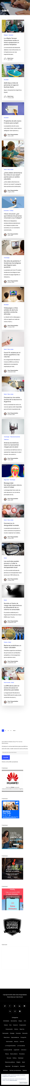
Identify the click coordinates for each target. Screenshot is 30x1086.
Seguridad (6, 479)
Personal (9, 1058)
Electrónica (7, 1037)
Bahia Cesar (10, 58)
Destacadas (5, 1033)
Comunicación (9, 1029)
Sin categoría (15, 1066)
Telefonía (6, 439)
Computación (22, 1025)
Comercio (15, 1025)
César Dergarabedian (12, 134)
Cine (10, 1025)
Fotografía (23, 1037)
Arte (25, 1021)
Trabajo (11, 210)
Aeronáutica (14, 1021)
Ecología (12, 1033)
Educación (24, 1033)
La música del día (8, 1049)
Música (7, 1054)
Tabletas (24, 1070)
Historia (16, 1041)
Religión (6, 35)
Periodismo (22, 1054)
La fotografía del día (10, 1045)
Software (5, 1070)
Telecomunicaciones (15, 436)
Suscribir (5, 757)
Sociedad (11, 35)
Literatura (23, 1049)
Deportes (22, 1029)
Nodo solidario (14, 1054)
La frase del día (21, 1045)
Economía (6, 210)
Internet (22, 1041)
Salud (5, 169)
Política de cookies (13, 1080)
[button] (27, 2)
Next (14, 730)
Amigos (20, 1021)
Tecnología (6, 257)
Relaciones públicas (10, 1062)
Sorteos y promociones (15, 1070)
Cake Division (19, 997)
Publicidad (20, 1058)
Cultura (16, 1029)
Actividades (6, 1021)
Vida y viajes (10, 169)
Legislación (16, 1049)
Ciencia (6, 642)
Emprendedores (15, 1037)
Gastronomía (7, 682)
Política (14, 1058)
